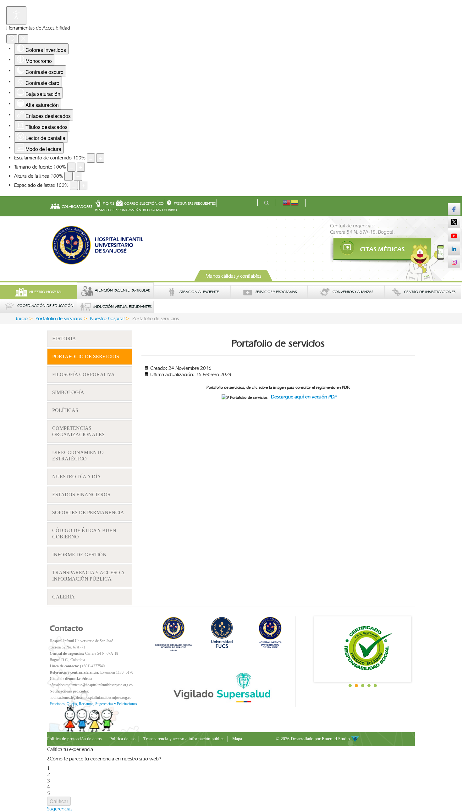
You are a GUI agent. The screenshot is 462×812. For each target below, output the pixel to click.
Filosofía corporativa (83, 374)
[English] (287, 202)
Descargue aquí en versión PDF (304, 397)
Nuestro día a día (76, 476)
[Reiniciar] (11, 38)
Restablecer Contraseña (118, 210)
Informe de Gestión (79, 554)
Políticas (65, 410)
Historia (64, 338)
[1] (372, 249)
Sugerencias (59, 809)
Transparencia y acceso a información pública (88, 575)
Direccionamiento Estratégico (78, 455)
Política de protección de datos (74, 739)
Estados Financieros (81, 494)
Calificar (59, 801)
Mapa (237, 739)
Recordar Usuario (160, 210)
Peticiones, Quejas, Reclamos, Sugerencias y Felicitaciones (93, 704)
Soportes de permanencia (88, 512)
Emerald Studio (336, 739)
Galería (63, 596)
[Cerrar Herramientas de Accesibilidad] (23, 38)
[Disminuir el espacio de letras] (74, 185)
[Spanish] (295, 202)
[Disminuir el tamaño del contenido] (91, 158)
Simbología (68, 392)
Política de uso (122, 739)
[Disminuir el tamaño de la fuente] (71, 167)
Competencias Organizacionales (78, 431)
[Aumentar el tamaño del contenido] (100, 158)
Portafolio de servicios (85, 356)
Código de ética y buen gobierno (84, 533)
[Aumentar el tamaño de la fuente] (81, 167)
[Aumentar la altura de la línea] (78, 176)
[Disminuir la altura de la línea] (68, 176)
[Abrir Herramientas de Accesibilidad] (16, 15)
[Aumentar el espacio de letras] (83, 185)
